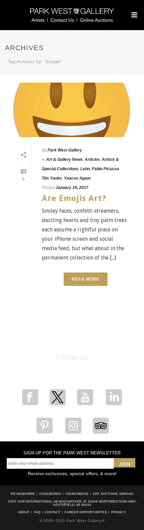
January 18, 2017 (72, 187)
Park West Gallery (65, 150)
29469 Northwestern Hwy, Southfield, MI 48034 (95, 503)
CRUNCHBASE (77, 494)
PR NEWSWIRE (23, 494)
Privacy (118, 512)
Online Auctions (96, 20)
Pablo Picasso (105, 169)
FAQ (37, 512)
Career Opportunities (85, 512)
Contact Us (62, 20)
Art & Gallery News (64, 159)
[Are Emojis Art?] (72, 110)
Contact (52, 512)
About (24, 512)
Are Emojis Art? (74, 198)
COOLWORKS (50, 494)
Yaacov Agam (77, 178)
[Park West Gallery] (72, 14)
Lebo (85, 169)
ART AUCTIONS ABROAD (113, 494)
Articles (92, 159)
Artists (38, 20)
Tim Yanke (52, 178)
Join (124, 464)
